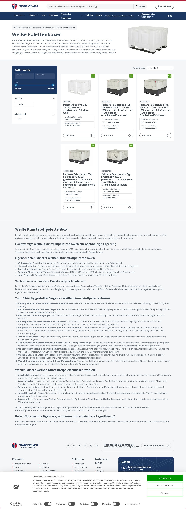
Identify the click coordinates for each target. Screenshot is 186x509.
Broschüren (53, 15)
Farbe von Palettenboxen (43, 28)
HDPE (20, 119)
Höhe (16, 82)
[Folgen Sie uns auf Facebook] (68, 445)
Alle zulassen (165, 478)
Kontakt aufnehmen (154, 445)
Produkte (18, 15)
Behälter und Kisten (22, 463)
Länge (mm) (19, 74)
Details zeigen (131, 504)
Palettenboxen (24, 28)
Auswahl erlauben (165, 485)
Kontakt (99, 15)
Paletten (17, 467)
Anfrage (100, 471)
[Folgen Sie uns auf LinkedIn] (79, 445)
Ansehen (70, 135)
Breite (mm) (40, 74)
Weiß (21, 104)
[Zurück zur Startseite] (25, 6)
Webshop (89, 15)
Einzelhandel (79, 463)
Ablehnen (165, 493)
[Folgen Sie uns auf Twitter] (90, 445)
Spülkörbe (45, 467)
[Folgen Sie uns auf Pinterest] (85, 445)
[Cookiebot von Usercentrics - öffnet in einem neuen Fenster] (16, 504)
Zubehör (44, 463)
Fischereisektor (80, 467)
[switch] (71, 504)
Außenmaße (23, 70)
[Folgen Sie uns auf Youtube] (96, 445)
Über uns (32, 15)
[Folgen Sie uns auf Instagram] (73, 445)
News (44, 15)
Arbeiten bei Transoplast (66, 16)
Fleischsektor (79, 470)
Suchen (142, 6)
